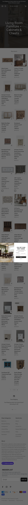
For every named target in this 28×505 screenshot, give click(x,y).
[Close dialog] (27, 243)
